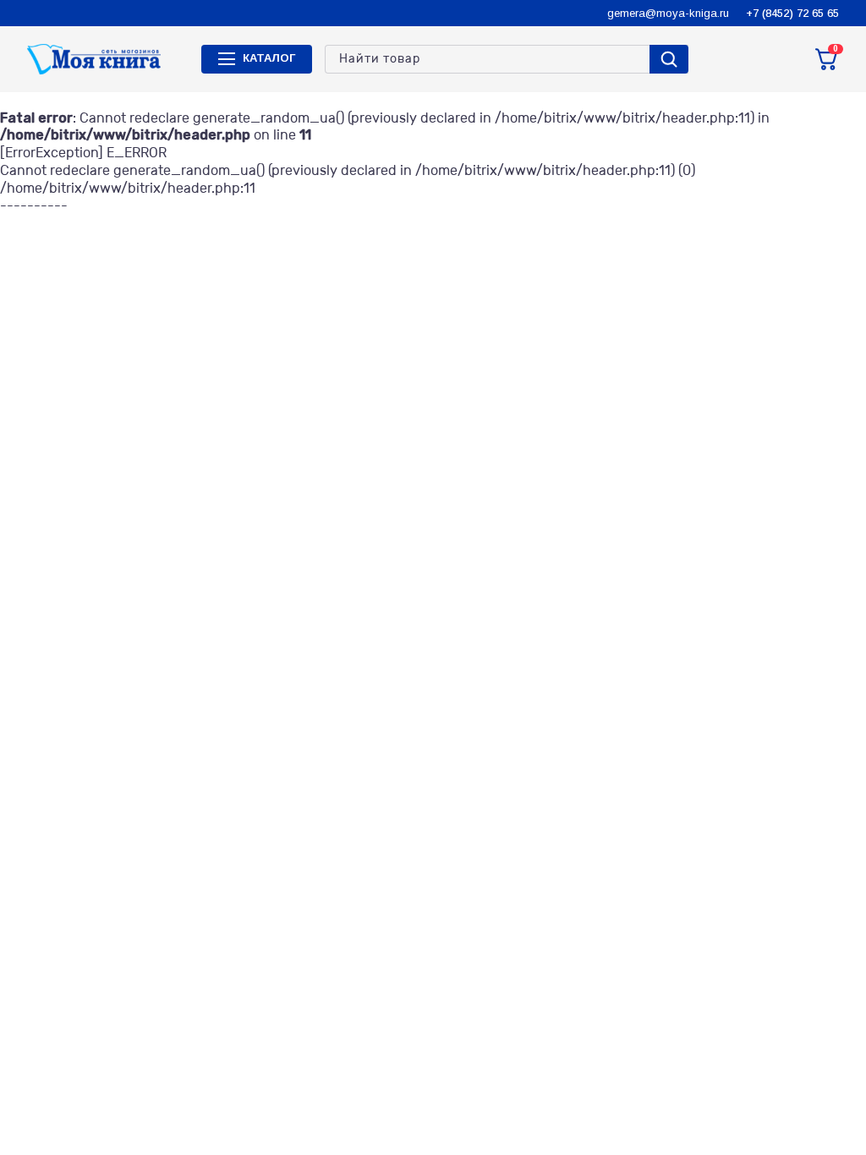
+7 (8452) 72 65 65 (792, 13)
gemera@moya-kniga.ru (668, 13)
